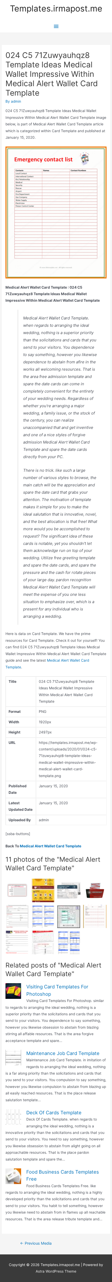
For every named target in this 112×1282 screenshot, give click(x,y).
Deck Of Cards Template (54, 1112)
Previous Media (36, 1243)
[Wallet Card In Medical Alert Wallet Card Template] (68, 890)
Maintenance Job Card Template (62, 1053)
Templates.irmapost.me (56, 8)
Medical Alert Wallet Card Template (50, 846)
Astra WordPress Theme (56, 1271)
